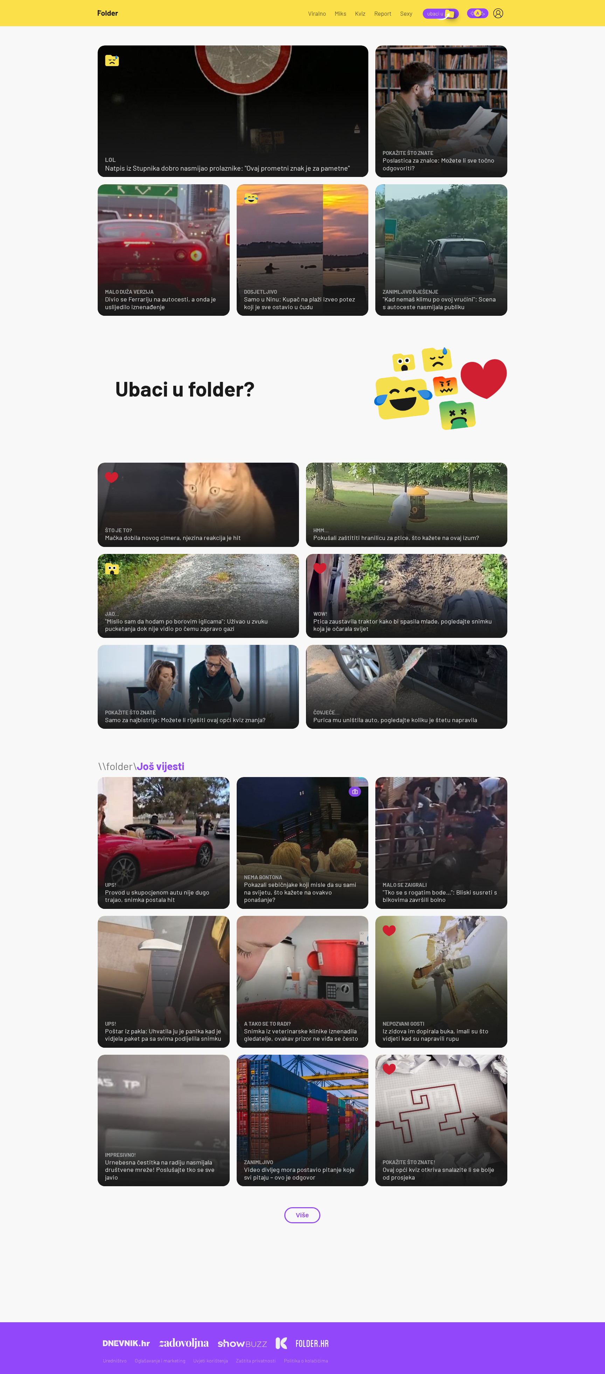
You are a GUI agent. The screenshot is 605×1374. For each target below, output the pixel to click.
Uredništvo (115, 1361)
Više (302, 1215)
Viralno (317, 13)
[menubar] (499, 13)
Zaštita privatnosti (256, 1361)
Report (382, 13)
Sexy (406, 13)
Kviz (360, 13)
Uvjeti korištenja (210, 1361)
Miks (340, 13)
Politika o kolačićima (306, 1361)
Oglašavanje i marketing (160, 1361)
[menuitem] (499, 13)
